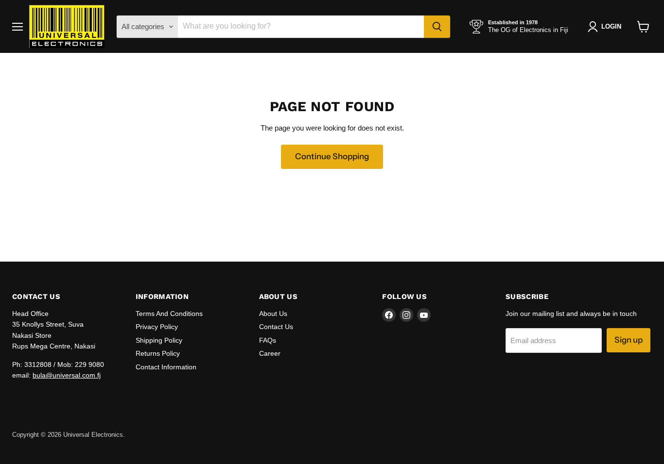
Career (269, 353)
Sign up (628, 340)
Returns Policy (158, 353)
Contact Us (276, 327)
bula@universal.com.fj (67, 375)
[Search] (437, 27)
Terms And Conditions (169, 313)
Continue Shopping (332, 156)
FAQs (267, 340)
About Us (273, 313)
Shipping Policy (159, 340)
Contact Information (166, 367)
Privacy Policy (157, 327)
